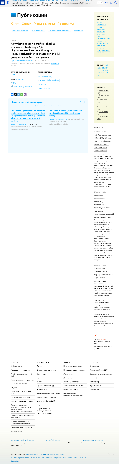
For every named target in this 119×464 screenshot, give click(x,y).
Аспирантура (42, 389)
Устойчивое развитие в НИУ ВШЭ (21, 375)
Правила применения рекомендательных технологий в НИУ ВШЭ (63, 458)
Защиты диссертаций (71, 381)
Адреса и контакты (32, 454)
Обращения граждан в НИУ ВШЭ (21, 392)
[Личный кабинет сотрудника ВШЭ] (111, 2)
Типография (94, 378)
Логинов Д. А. (55, 63)
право (99, 50)
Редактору (111, 454)
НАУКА (66, 362)
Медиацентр (94, 381)
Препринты (65, 24)
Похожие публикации (27, 102)
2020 (98, 73)
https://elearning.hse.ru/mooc (92, 440)
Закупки (14, 387)
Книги (15, 24)
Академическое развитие (73, 385)
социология (106, 50)
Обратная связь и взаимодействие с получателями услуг (44, 410)
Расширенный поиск (38, 30)
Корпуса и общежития (19, 384)
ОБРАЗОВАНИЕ (44, 362)
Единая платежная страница (21, 427)
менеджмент (101, 48)
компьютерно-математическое (102, 42)
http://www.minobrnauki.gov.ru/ (22, 440)
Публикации (32, 15)
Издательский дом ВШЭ (99, 370)
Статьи (26, 24)
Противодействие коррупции (22, 401)
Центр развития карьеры (46, 397)
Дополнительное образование (49, 393)
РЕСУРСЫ (94, 362)
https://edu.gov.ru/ (53, 440)
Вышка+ (40, 381)
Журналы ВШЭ (95, 385)
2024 (106, 68)
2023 (98, 70)
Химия (13, 75)
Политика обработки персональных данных (25, 458)
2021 (106, 70)
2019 (102, 73)
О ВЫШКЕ (15, 362)
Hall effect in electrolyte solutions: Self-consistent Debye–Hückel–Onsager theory (66, 113)
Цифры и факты (16, 366)
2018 (106, 73)
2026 (98, 68)
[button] (35, 106)
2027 (106, 65)
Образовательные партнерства (49, 405)
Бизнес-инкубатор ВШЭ (46, 401)
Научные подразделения (72, 366)
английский (20, 79)
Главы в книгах (44, 24)
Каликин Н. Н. (62, 119)
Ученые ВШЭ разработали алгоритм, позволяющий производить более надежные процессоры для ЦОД (104, 204)
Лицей (39, 366)
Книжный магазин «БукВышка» (101, 374)
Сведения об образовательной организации (22, 416)
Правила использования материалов (59, 30)
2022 (102, 70)
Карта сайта (14, 461)
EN (101, 2)
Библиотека (94, 366)
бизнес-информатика (101, 23)
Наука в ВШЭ (78, 30)
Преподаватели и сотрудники (22, 380)
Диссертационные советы (73, 378)
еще (98, 75)
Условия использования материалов (51, 454)
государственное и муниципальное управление (103, 29)
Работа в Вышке (16, 431)
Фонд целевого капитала (20, 397)
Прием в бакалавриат (45, 378)
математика (101, 46)
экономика (100, 53)
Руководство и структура (20, 370)
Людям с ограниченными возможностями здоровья (20, 422)
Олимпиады (41, 374)
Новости (98, 127)
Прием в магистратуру (45, 385)
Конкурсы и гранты (70, 389)
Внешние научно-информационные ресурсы (73, 394)
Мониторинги (68, 374)
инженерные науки (103, 39)
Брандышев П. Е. (24, 124)
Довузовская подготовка (46, 370)
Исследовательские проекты (74, 370)
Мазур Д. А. (14, 124)
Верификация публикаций (20, 30)
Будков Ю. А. (54, 119)
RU (98, 2)
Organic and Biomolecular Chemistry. (22, 61)
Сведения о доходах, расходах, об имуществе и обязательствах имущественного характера (21, 408)
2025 (102, 68)
